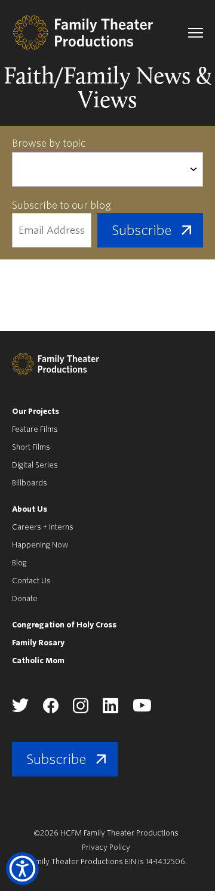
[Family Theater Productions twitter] (20, 709)
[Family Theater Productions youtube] (142, 709)
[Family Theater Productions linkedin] (110, 710)
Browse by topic (49, 143)
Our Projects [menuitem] (35, 411)
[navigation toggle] (195, 33)
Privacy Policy (106, 847)
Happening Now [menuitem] (40, 544)
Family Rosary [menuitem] (38, 642)
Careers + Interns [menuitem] (42, 526)
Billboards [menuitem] (29, 482)
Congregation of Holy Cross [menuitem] (64, 624)
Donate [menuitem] (25, 598)
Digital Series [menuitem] (35, 464)
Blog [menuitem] (19, 562)
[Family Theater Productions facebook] (51, 710)
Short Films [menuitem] (31, 447)
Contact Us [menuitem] (31, 580)
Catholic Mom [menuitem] (38, 660)
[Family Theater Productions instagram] (80, 710)
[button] (22, 868)
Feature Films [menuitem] (35, 429)
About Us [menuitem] (29, 509)
